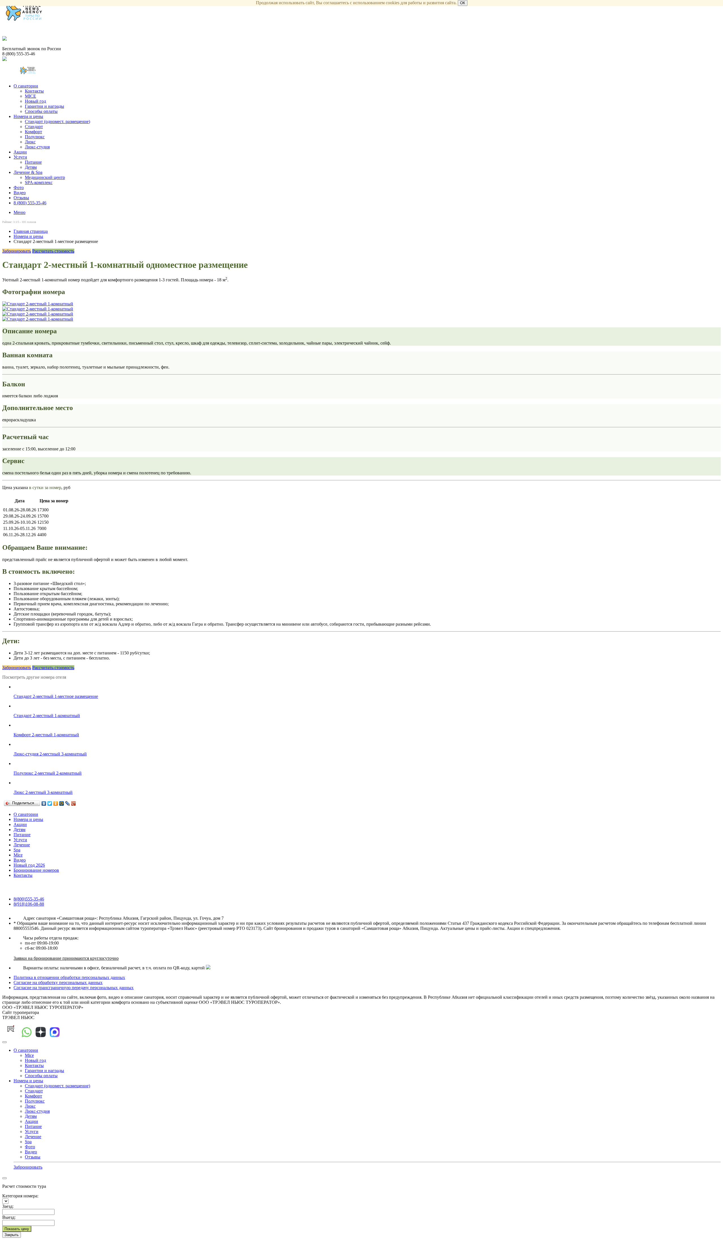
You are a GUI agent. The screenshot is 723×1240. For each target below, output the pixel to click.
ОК (462, 3)
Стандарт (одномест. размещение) (57, 121)
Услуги (20, 157)
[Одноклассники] (56, 803)
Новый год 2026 (29, 865)
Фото (19, 187)
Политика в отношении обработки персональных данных (69, 977)
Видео (20, 192)
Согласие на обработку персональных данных (58, 982)
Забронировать (16, 251)
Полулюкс (35, 136)
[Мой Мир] (62, 803)
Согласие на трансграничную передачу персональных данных (74, 987)
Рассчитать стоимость (53, 251)
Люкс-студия (37, 146)
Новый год (35, 101)
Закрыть (12, 1235)
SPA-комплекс (39, 182)
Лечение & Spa (28, 172)
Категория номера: (20, 1195)
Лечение (22, 844)
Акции (20, 152)
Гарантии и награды (44, 106)
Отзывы (21, 197)
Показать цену (17, 1229)
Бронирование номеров (36, 870)
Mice (18, 855)
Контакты (34, 91)
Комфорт (33, 131)
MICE (30, 96)
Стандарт (34, 126)
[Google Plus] (74, 803)
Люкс (30, 141)
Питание (33, 162)
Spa (17, 849)
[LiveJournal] (68, 803)
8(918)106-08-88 (29, 904)
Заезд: (8, 1206)
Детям (31, 167)
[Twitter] (50, 803)
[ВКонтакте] (44, 803)
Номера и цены (28, 116)
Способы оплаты (41, 111)
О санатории (26, 86)
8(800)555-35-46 (29, 899)
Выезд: (9, 1217)
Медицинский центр (45, 177)
